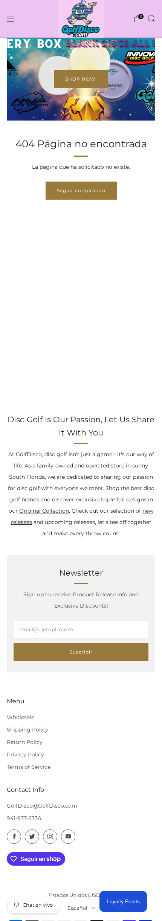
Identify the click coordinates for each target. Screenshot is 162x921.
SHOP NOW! (81, 79)
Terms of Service (28, 767)
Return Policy (25, 742)
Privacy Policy (25, 754)
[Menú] (10, 19)
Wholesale (20, 717)
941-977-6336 (24, 818)
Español (77, 908)
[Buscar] (151, 18)
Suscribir (81, 652)
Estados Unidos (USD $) (77, 895)
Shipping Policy (27, 729)
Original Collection (44, 510)
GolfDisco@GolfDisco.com (42, 805)
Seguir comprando (81, 190)
